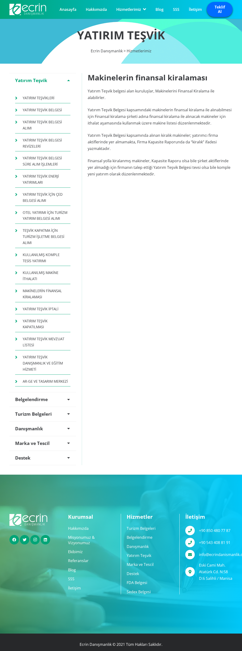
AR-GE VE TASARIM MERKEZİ (45, 381)
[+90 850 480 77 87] (192, 530)
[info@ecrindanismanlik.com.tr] (192, 554)
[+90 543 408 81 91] (192, 542)
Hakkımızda (78, 528)
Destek (133, 573)
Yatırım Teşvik (139, 555)
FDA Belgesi (137, 582)
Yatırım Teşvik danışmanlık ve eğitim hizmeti (43, 363)
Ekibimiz (75, 551)
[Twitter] (24, 539)
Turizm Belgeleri (141, 528)
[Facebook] (14, 539)
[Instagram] (35, 539)
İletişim (74, 588)
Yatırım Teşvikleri (38, 97)
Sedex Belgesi (139, 591)
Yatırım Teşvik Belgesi (42, 110)
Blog (72, 569)
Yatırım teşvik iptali (40, 309)
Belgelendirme (139, 537)
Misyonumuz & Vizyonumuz (81, 540)
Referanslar (78, 560)
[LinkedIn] (45, 539)
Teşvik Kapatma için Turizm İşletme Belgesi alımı (43, 236)
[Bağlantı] (27, 9)
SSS (71, 578)
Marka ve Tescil (140, 564)
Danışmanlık (138, 546)
